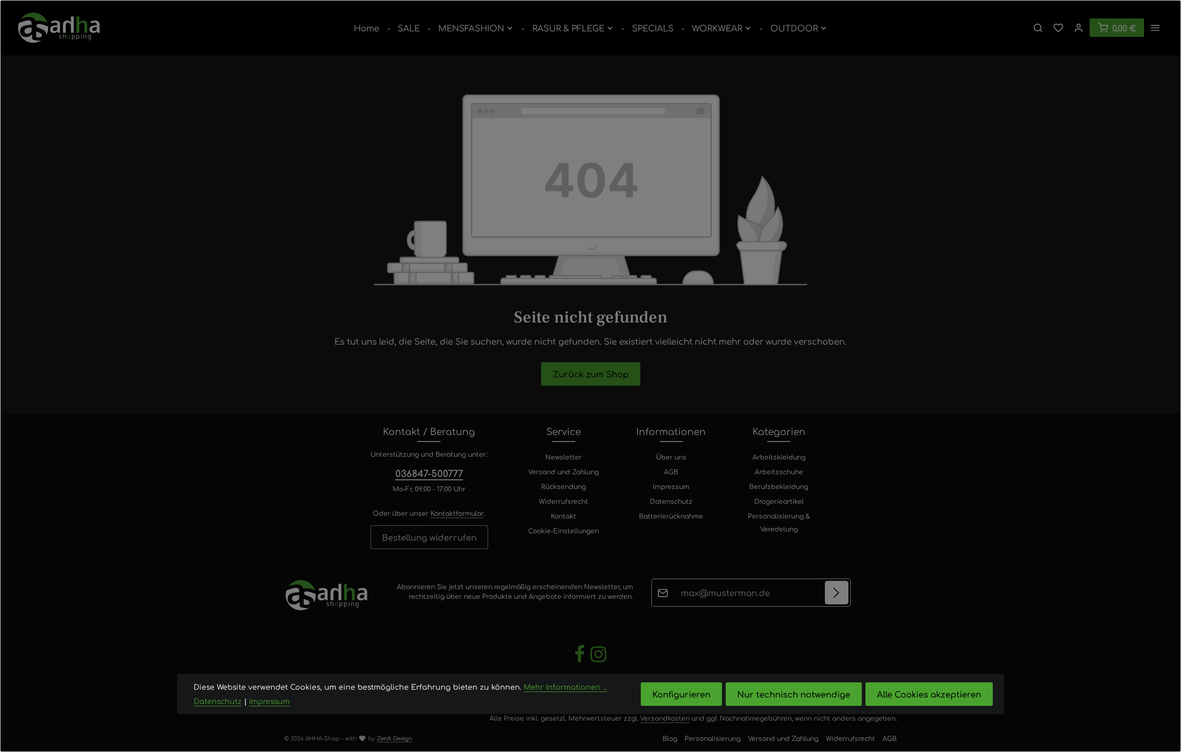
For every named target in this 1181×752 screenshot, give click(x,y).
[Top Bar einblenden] (1155, 27)
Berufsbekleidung (778, 486)
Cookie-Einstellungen (563, 530)
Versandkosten (665, 718)
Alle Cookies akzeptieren (929, 693)
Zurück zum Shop (591, 373)
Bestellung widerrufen (429, 537)
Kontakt (563, 516)
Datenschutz (671, 501)
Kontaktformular (457, 513)
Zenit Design (394, 738)
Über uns (671, 457)
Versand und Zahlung (563, 471)
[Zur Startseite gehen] (59, 27)
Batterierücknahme (671, 516)
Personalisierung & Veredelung (779, 522)
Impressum (671, 486)
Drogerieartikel (779, 501)
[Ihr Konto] (1078, 27)
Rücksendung (563, 486)
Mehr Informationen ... (565, 687)
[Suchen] (1038, 27)
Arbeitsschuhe (779, 471)
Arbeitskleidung (778, 457)
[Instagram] (598, 661)
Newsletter (563, 457)
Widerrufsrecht (563, 501)
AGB (671, 471)
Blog (669, 738)
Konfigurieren (681, 693)
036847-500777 (429, 473)
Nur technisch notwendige (793, 693)
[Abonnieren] (836, 592)
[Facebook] (580, 661)
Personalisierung (712, 738)
